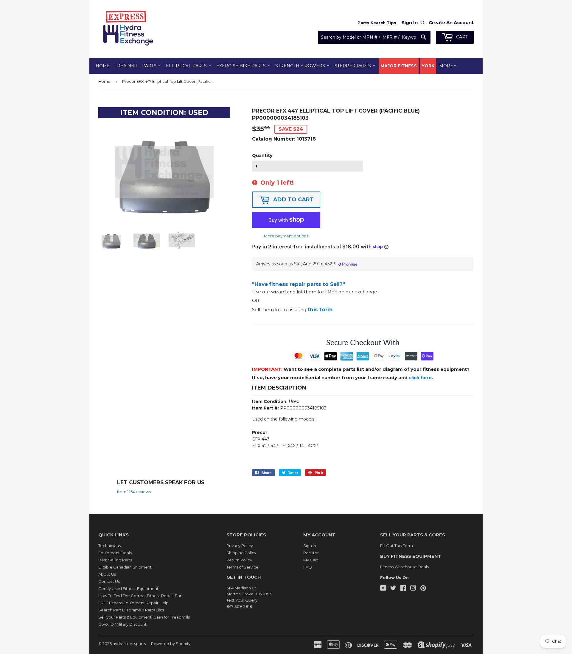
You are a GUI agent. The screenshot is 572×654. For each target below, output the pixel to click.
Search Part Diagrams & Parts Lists (131, 610)
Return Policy (239, 560)
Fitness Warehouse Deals (404, 566)
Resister (311, 552)
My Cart (310, 560)
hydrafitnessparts (129, 643)
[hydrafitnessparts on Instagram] (413, 588)
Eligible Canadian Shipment (125, 567)
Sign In (309, 545)
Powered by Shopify (170, 643)
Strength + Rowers (300, 65)
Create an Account (451, 22)
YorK (428, 65)
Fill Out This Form (396, 545)
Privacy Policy (239, 545)
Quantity (262, 155)
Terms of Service (242, 567)
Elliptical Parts (187, 65)
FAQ (307, 567)
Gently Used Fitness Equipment (128, 588)
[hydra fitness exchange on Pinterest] (423, 588)
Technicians (109, 545)
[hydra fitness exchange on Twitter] (393, 588)
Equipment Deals (115, 552)
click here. (421, 377)
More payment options (286, 235)
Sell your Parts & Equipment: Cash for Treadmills (144, 617)
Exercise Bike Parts (241, 65)
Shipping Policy (241, 552)
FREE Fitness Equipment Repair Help (133, 602)
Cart (461, 37)
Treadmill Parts (136, 65)
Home (103, 65)
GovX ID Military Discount (122, 624)
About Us (107, 574)
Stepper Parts (353, 65)
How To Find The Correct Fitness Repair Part (140, 595)
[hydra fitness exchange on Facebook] (403, 588)
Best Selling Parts (115, 560)
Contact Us (109, 581)
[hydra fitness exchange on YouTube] (383, 588)
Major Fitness (398, 65)
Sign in (410, 22)
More (446, 65)
